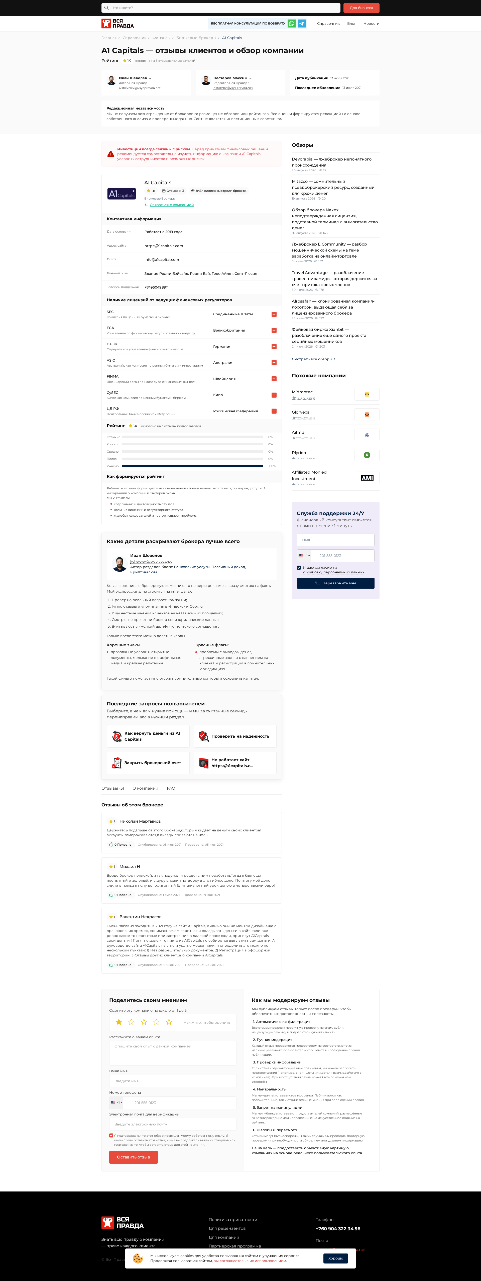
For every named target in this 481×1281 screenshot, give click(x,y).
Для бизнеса (361, 8)
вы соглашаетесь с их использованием (250, 1260)
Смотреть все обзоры (312, 359)
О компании (145, 788)
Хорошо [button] (335, 1258)
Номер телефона (125, 1092)
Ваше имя (118, 1071)
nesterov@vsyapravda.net (233, 88)
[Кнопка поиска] (106, 8)
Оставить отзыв (133, 1157)
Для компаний (224, 1237)
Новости (372, 23)
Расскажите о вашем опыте (134, 1037)
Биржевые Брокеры (159, 198)
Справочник (328, 23)
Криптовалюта (143, 572)
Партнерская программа (235, 1246)
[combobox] (304, 556)
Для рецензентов (227, 1228)
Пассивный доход (228, 567)
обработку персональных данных (333, 572)
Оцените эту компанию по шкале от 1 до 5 (148, 1010)
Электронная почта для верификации (144, 1114)
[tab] (116, 789)
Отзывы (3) (112, 788)
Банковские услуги (192, 567)
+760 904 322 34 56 (338, 1228)
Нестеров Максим (230, 78)
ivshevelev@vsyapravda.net (140, 88)
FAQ (171, 788)
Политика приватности (233, 1219)
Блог (351, 23)
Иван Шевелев (133, 78)
